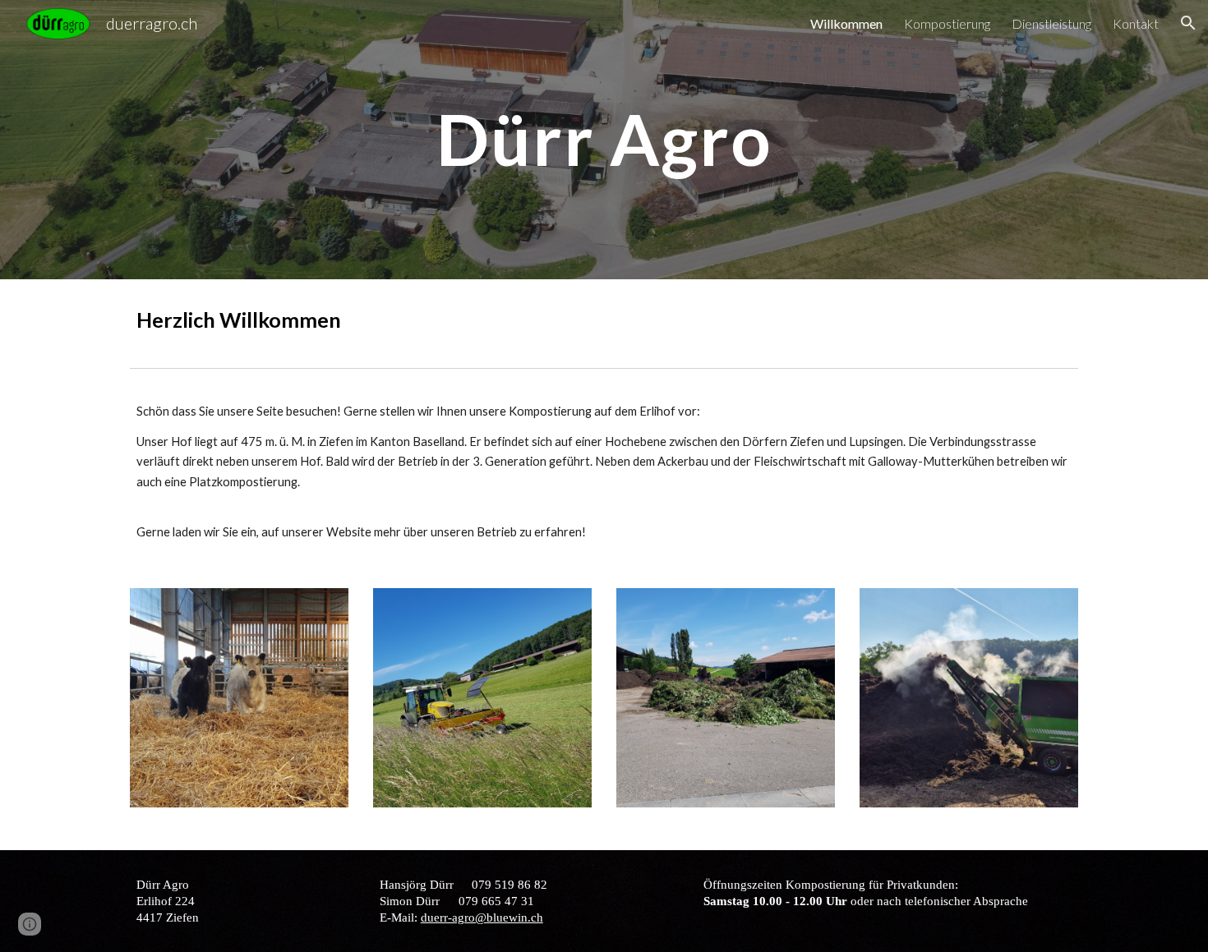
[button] (1188, 23)
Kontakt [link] (1136, 23)
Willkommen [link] (846, 23)
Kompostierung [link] (947, 23)
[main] (604, 139)
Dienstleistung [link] (1051, 23)
